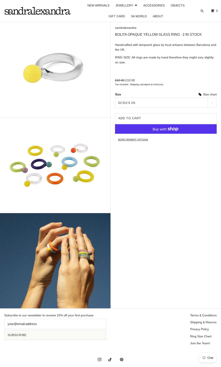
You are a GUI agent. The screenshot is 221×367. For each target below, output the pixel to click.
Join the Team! (200, 343)
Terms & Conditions (203, 315)
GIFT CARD (117, 16)
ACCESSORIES (154, 5)
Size (118, 94)
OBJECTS (178, 5)
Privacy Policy (199, 329)
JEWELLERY (124, 5)
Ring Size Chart (201, 336)
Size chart (209, 94)
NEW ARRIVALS (98, 5)
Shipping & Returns (203, 322)
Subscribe (17, 335)
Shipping (134, 84)
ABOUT (158, 16)
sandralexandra (125, 27)
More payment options (133, 139)
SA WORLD (139, 16)
